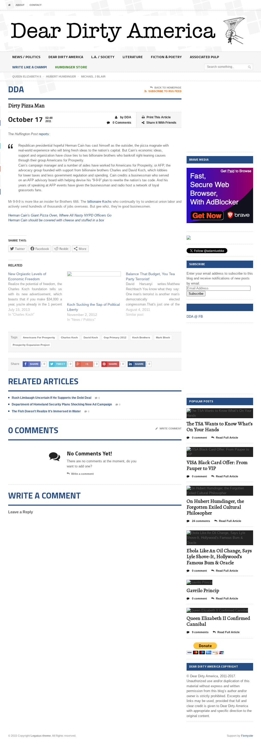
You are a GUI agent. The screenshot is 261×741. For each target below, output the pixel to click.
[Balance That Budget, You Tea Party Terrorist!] (155, 294)
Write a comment (82, 473)
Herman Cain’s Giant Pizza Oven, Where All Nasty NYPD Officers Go (59, 215)
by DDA (125, 117)
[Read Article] (225, 412)
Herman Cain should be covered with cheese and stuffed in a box (56, 220)
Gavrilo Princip (203, 590)
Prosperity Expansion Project (31, 344)
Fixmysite (247, 735)
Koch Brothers (141, 337)
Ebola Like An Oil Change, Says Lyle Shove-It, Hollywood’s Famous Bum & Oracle (219, 556)
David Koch (91, 337)
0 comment (199, 437)
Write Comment (170, 428)
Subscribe (196, 294)
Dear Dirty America (65, 56)
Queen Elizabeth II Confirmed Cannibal (218, 621)
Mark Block (163, 337)
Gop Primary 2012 (115, 337)
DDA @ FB (196, 307)
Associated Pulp (204, 56)
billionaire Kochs (99, 201)
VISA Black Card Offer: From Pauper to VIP (217, 465)
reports (44, 134)
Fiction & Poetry (166, 56)
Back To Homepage (167, 87)
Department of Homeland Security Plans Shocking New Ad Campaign (62, 404)
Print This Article (159, 117)
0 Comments (121, 122)
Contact (36, 5)
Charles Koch (69, 337)
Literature (133, 56)
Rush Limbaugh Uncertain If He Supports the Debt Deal (51, 398)
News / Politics (26, 56)
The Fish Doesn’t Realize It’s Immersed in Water (46, 411)
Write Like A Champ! (29, 67)
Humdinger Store (71, 67)
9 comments (199, 632)
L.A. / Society (102, 56)
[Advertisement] (220, 117)
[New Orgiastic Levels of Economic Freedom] (37, 294)
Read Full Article (227, 437)
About (20, 5)
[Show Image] (213, 412)
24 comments (200, 520)
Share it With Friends (161, 122)
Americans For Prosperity (39, 337)
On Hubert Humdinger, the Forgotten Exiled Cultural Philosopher (215, 507)
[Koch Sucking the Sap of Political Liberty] (94, 286)
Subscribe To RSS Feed (164, 91)
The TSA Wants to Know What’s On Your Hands (220, 426)
